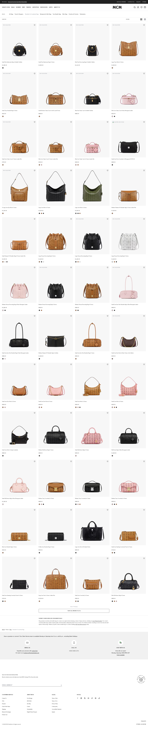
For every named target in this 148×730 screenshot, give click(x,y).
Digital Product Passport (32, 712)
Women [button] (18, 7)
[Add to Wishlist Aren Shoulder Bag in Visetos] (34, 510)
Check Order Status (6, 706)
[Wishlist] (141, 7)
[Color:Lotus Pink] (112, 116)
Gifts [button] (51, 7)
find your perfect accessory (80, 624)
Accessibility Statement (56, 709)
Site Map (29, 703)
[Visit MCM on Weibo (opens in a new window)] (92, 698)
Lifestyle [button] (35, 7)
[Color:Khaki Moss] (43, 213)
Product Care (4, 714)
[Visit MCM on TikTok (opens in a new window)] (99, 698)
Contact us (131, 1)
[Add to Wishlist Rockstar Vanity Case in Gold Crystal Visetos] (71, 74)
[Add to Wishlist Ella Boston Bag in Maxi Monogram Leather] (144, 413)
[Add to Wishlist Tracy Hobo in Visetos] (144, 25)
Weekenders (82, 14)
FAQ (3, 701)
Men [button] (23, 7)
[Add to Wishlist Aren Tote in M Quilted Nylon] (107, 510)
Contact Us (4, 698)
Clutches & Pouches (73, 14)
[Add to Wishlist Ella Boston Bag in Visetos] (71, 413)
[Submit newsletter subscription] (61, 685)
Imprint (53, 712)
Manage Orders (121, 1)
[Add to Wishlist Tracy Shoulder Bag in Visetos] (34, 74)
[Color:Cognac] (112, 68)
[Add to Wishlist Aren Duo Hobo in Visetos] (34, 364)
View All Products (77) (74, 610)
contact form (35, 651)
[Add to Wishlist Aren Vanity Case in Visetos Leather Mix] (34, 122)
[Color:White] (43, 261)
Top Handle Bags (57, 14)
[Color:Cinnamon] (112, 359)
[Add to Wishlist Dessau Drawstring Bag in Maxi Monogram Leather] (34, 268)
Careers (28, 706)
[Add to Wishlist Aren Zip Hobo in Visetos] (34, 171)
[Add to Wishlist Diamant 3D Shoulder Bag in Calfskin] (71, 316)
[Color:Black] (3, 68)
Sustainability (29, 709)
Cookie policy (55, 706)
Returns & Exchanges (6, 712)
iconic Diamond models (97, 621)
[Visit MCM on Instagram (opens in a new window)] (81, 698)
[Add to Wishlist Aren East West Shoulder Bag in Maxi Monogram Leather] (144, 268)
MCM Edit (29, 701)
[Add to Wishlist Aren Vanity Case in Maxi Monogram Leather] (144, 74)
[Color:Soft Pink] (41, 164)
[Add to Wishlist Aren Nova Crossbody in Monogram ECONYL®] (144, 122)
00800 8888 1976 (74, 651)
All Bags (11, 14)
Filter (127, 19)
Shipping (4, 709)
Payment (4, 703)
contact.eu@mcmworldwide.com (31, 653)
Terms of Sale (54, 698)
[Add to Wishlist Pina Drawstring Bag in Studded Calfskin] (107, 25)
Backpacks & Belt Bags (45, 14)
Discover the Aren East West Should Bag (17, 1)
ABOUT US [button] (57, 7)
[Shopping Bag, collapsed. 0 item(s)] (145, 7)
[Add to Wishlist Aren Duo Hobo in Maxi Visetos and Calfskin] (144, 316)
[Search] (135, 7)
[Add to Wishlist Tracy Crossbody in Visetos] (71, 461)
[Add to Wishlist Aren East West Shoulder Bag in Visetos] (107, 316)
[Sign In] (138, 7)
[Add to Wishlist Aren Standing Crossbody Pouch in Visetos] (144, 510)
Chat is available (121, 655)
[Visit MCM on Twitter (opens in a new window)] (85, 698)
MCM (3, 629)
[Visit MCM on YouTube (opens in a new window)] (88, 698)
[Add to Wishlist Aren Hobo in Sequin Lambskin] (34, 413)
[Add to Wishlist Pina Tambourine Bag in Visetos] (71, 25)
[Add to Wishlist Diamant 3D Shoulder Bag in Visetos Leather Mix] (144, 171)
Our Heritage (29, 698)
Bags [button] (13, 7)
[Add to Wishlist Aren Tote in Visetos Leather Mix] (71, 558)
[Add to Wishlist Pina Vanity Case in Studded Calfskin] (107, 74)
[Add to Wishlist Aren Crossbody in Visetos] (107, 558)
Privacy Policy (55, 703)
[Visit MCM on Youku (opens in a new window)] (95, 698)
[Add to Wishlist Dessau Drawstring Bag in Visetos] (71, 219)
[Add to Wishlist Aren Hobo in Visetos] (71, 171)
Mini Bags (64, 14)
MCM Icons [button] (44, 7)
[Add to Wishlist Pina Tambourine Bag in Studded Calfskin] (34, 25)
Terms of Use (54, 701)
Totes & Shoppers (19, 14)
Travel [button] (28, 7)
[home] (117, 8)
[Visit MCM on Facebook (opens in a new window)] (77, 698)
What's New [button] (6, 7)
